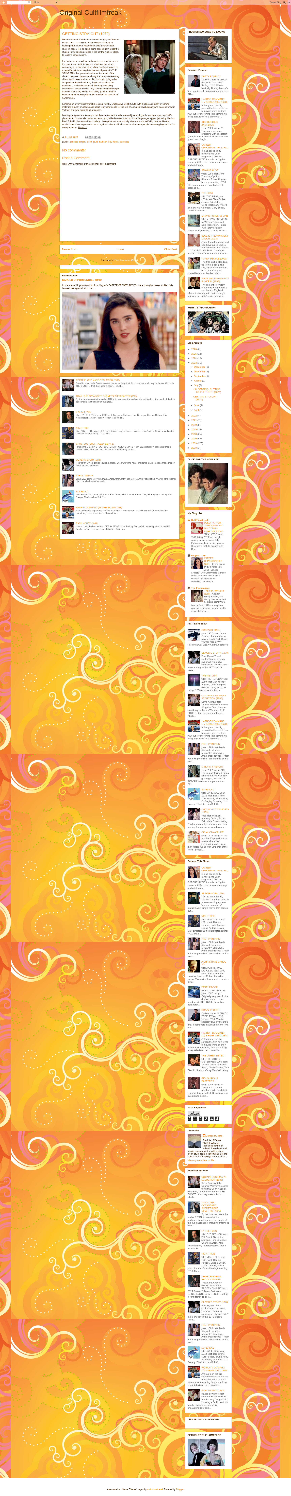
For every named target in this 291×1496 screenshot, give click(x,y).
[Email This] (86, 137)
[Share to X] (93, 137)
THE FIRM (207, 193)
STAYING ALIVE (209, 170)
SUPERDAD (82, 491)
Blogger (179, 1489)
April (196, 410)
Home (120, 249)
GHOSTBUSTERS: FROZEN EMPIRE (95, 444)
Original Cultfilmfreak (90, 12)
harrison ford (105, 142)
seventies (124, 142)
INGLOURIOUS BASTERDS (209, 123)
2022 (194, 415)
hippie (115, 142)
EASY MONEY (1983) (87, 523)
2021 (194, 420)
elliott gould (92, 142)
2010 (194, 438)
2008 (194, 447)
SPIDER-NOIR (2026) (212, 893)
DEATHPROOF (209, 987)
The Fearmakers (200, 588)
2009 (194, 443)
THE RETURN (209, 675)
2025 (194, 353)
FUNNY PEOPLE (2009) (214, 258)
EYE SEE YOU (83, 412)
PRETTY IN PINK (84, 475)
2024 (194, 358)
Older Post (170, 249)
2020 (194, 425)
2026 (194, 349)
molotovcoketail (155, 1489)
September (200, 376)
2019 (194, 429)
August (198, 380)
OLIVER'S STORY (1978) (88, 460)
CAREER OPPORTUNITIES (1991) (82, 280)
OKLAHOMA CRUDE (212, 832)
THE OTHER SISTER (212, 1055)
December (200, 367)
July (196, 385)
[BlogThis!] (89, 137)
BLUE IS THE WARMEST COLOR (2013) (214, 237)
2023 (194, 362)
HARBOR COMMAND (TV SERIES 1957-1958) (99, 507)
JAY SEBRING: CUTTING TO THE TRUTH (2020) (207, 390)
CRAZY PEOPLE (210, 76)
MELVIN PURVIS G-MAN (214, 216)
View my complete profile (201, 1160)
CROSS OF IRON (210, 630)
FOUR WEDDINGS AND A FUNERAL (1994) (215, 280)
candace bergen (77, 142)
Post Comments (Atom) (126, 260)
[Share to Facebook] (96, 137)
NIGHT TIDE (82, 428)
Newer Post (69, 249)
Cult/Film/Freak (199, 520)
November (200, 371)
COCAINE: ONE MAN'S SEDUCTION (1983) (98, 380)
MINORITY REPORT (212, 766)
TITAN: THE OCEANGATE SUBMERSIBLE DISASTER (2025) (106, 396)
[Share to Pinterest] (99, 137)
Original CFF (198, 555)
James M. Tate (214, 1135)
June (197, 405)
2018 (194, 434)
